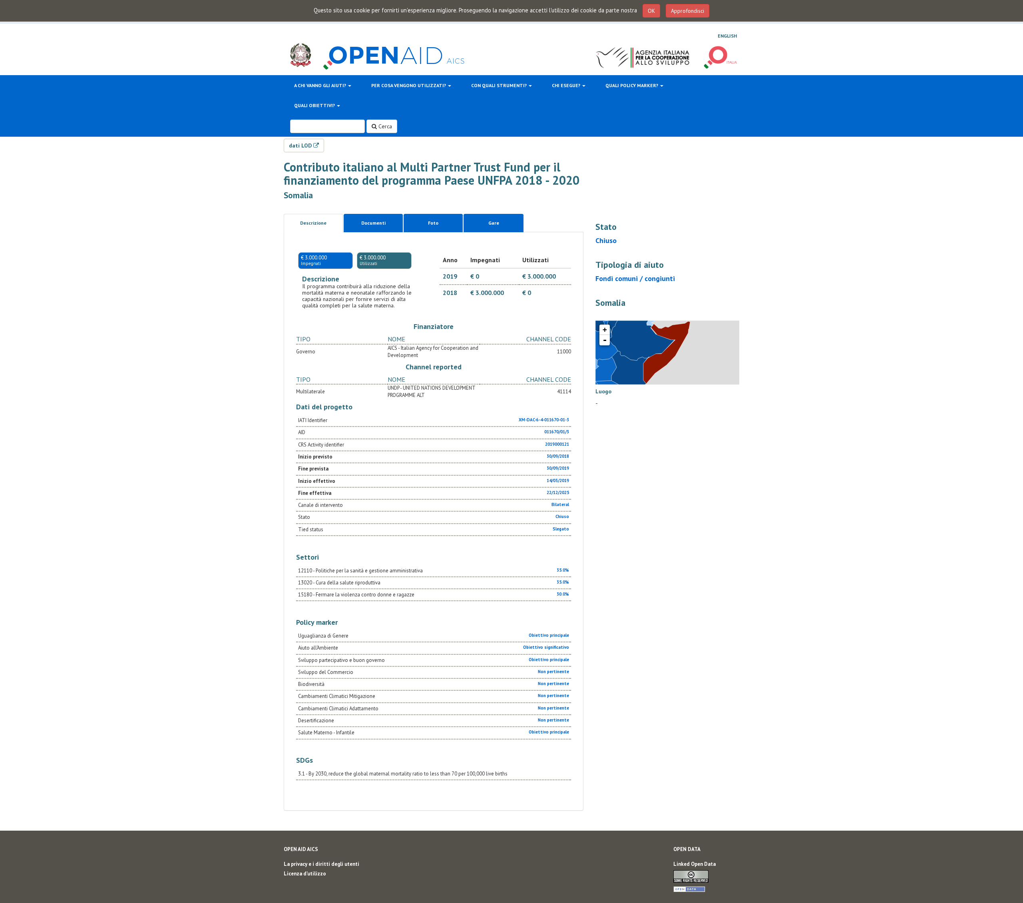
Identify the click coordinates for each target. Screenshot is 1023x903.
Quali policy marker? (632, 85)
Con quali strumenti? (499, 85)
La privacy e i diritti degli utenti (321, 864)
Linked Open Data (694, 864)
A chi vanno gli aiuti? (320, 85)
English (727, 36)
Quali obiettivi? (315, 105)
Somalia (298, 195)
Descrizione (313, 223)
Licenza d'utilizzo (305, 873)
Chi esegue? (566, 85)
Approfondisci (687, 10)
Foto (433, 223)
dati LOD (301, 145)
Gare (493, 223)
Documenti (373, 223)
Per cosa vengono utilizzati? (409, 85)
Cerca (384, 126)
